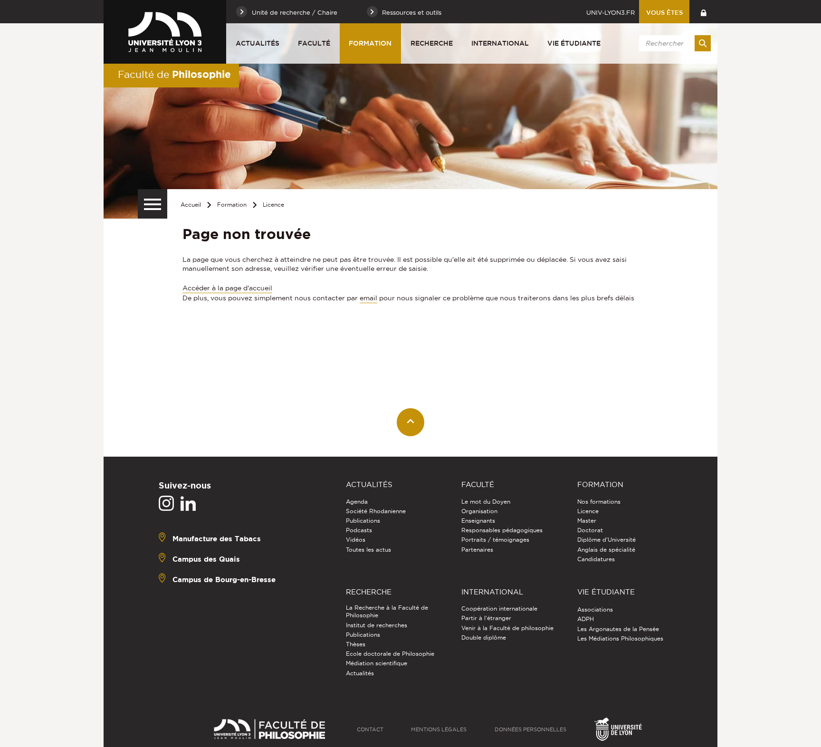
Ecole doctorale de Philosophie (390, 654)
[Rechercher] (703, 43)
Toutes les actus (368, 549)
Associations (595, 609)
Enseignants (478, 520)
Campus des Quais (206, 559)
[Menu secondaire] (152, 204)
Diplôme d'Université (606, 539)
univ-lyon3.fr (610, 12)
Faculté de (174, 74)
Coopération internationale (499, 608)
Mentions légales (439, 729)
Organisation (479, 511)
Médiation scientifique (376, 663)
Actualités (257, 43)
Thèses (355, 644)
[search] (673, 43)
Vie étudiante (574, 43)
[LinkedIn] (188, 504)
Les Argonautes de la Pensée (618, 629)
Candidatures (596, 559)
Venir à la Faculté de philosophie (507, 628)
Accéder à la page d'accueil (227, 288)
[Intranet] (703, 11)
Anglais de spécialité (606, 549)
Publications (363, 520)
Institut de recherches (376, 625)
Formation (370, 43)
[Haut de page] (411, 422)
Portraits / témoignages (495, 539)
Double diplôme (483, 637)
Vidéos (355, 539)
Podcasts (359, 530)
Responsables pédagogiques (502, 530)
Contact (370, 729)
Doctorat (590, 530)
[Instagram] (166, 504)
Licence (273, 204)
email (368, 298)
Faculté (314, 43)
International (500, 43)
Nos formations (599, 501)
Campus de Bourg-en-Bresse (224, 579)
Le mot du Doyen (485, 501)
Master (586, 520)
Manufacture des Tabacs (216, 538)
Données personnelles (530, 729)
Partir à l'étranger (486, 618)
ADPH (585, 619)
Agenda (357, 501)
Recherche (431, 43)
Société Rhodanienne (376, 511)
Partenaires (477, 549)
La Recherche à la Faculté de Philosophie (387, 611)
